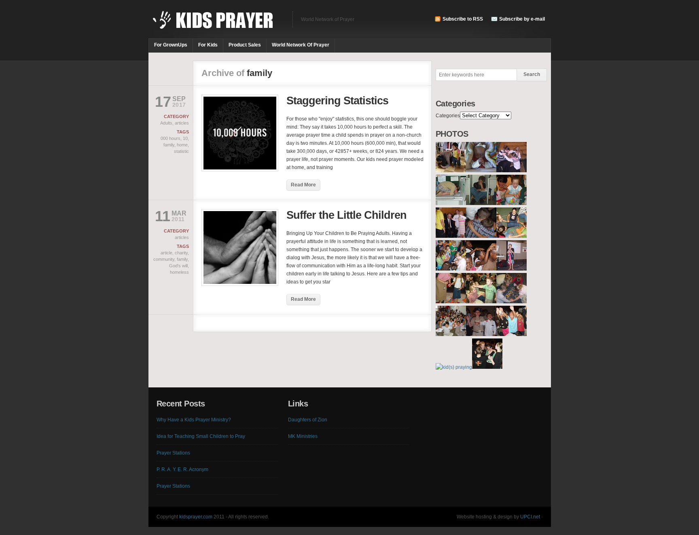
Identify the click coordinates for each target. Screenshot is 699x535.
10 (185, 138)
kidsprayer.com (195, 517)
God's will (178, 265)
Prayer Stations (173, 453)
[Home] (216, 24)
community (163, 259)
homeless (179, 272)
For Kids (208, 45)
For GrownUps (170, 45)
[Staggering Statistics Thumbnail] (239, 170)
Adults (166, 123)
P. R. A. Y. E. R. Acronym (182, 469)
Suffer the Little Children (346, 215)
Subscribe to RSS (463, 19)
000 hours (170, 138)
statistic (181, 151)
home (182, 144)
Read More (303, 185)
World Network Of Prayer (300, 45)
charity (181, 252)
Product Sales (245, 45)
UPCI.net (530, 517)
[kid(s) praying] (451, 170)
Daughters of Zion (307, 420)
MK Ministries (303, 436)
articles (182, 123)
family (168, 144)
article (166, 252)
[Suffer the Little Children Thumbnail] (239, 284)
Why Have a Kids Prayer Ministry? (194, 420)
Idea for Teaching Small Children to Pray (201, 436)
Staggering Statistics (337, 101)
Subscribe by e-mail (522, 19)
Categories (448, 115)
